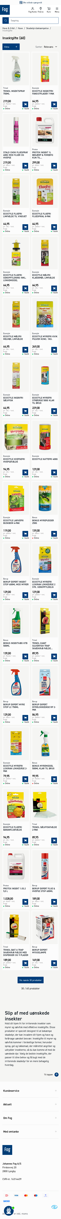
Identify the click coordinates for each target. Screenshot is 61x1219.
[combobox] (33, 20)
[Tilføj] (25, 104)
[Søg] (6, 20)
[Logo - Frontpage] (14, 10)
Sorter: (38, 46)
